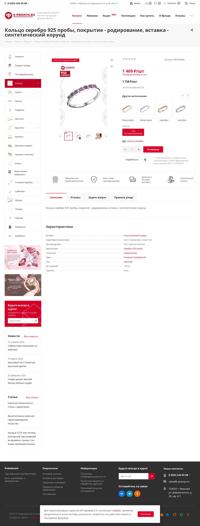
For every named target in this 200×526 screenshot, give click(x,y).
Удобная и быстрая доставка (147, 179)
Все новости (31, 336)
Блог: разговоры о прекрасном (15, 479)
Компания (11, 468)
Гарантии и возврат (54, 482)
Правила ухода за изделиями (53, 488)
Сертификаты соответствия (20, 473)
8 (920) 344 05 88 (178, 475)
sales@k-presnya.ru (179, 481)
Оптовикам (49, 494)
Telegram (129, 494)
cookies (116, 510)
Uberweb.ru (37, 517)
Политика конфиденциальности (93, 475)
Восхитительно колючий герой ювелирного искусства (21, 420)
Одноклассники (137, 494)
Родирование (130, 253)
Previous (60, 136)
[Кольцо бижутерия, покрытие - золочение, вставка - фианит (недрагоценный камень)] (126, 108)
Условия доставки (53, 478)
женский (128, 261)
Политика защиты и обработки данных (92, 482)
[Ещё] (191, 15)
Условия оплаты (52, 473)
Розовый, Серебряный (135, 257)
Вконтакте (122, 494)
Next (106, 136)
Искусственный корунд (135, 235)
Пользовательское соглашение (91, 489)
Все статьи (32, 397)
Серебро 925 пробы (133, 248)
